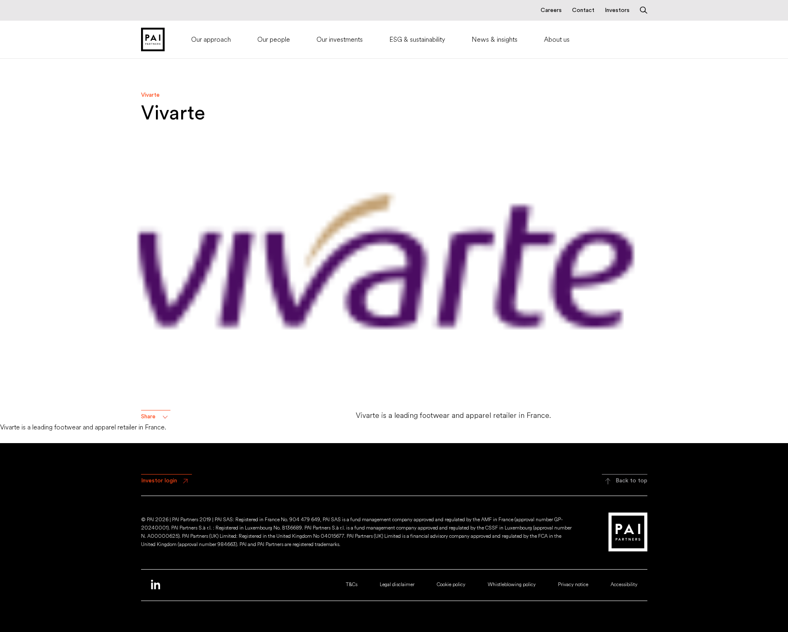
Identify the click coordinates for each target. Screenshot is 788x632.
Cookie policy (451, 584)
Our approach (211, 39)
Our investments (339, 39)
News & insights (494, 39)
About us (557, 39)
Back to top (631, 481)
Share (148, 417)
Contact (583, 10)
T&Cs (351, 584)
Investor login (159, 481)
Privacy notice (573, 584)
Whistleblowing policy (512, 584)
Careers (551, 10)
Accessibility (624, 584)
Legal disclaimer (397, 584)
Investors (617, 10)
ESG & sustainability (417, 39)
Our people (273, 39)
